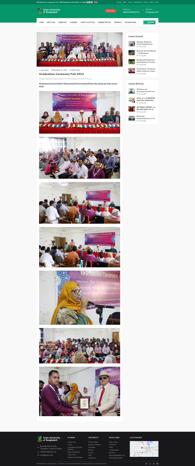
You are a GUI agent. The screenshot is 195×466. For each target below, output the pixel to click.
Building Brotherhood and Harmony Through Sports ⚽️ (146, 61)
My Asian (112, 452)
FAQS (156, 2)
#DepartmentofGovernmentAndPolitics (79, 84)
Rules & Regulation (74, 452)
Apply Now (110, 10)
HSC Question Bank (115, 458)
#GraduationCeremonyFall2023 (51, 84)
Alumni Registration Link (117, 455)
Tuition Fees (72, 455)
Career (130, 2)
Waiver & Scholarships (75, 457)
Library (146, 2)
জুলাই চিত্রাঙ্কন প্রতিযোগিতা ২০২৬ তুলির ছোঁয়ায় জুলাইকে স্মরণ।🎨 (146, 108)
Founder (118, 2)
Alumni (151, 2)
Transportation (114, 450)
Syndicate (91, 447)
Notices (90, 450)
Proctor (90, 452)
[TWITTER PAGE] (154, 464)
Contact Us (92, 458)
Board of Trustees (94, 445)
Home (41, 22)
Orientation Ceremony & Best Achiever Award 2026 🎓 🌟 (146, 70)
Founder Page (93, 442)
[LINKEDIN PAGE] (150, 464)
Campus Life (72, 442)
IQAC (124, 2)
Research (118, 22)
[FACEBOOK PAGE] (146, 464)
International (130, 22)
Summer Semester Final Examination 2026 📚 (145, 43)
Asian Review (138, 2)
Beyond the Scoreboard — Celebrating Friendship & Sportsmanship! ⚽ (146, 52)
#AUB (41, 86)
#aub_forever (112, 84)
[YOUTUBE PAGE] (157, 464)
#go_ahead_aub (100, 84)
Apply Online (113, 442)
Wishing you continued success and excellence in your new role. (146, 90)
